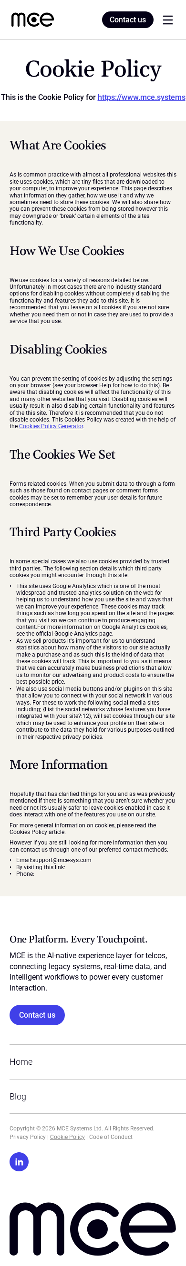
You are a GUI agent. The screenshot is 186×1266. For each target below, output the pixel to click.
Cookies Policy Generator (51, 426)
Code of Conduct (111, 1137)
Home (21, 1062)
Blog (18, 1096)
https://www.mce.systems (142, 97)
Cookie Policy (67, 1137)
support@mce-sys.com (62, 860)
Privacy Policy (28, 1137)
